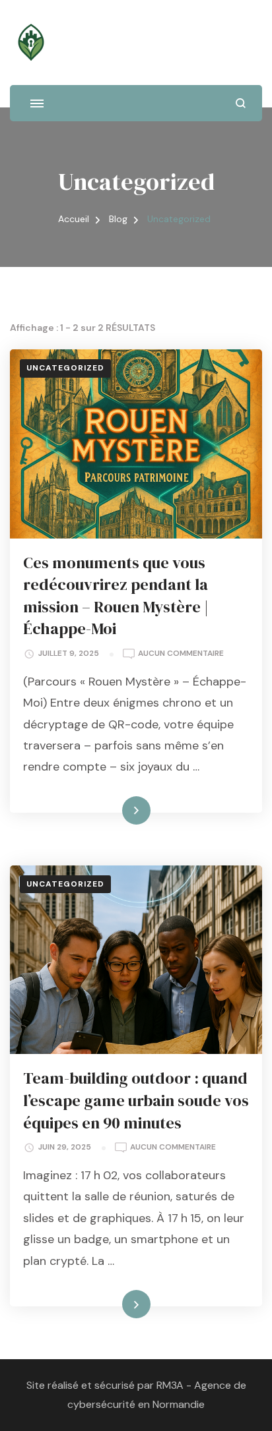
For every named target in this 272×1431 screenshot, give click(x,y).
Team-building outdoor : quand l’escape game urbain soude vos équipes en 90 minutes (136, 1100)
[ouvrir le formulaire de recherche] (240, 103)
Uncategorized (65, 368)
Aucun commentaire (181, 654)
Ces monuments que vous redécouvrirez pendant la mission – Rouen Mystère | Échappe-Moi (116, 596)
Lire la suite (113, 810)
